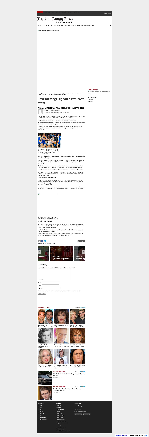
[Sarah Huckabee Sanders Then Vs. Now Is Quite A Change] (77, 356)
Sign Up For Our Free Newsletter (63, 430)
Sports (48, 25)
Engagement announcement (62, 423)
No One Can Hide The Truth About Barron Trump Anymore (67, 390)
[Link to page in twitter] (45, 241)
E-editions (70, 12)
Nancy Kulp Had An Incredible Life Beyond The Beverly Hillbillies (45, 346)
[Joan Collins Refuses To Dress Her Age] (61, 316)
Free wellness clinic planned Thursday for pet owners (98, 92)
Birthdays (90, 95)
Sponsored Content (43, 419)
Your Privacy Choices (136, 435)
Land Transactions (92, 97)
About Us (59, 405)
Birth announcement (61, 419)
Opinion (53, 25)
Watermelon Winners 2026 (36, 258)
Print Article (81, 241)
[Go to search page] (110, 25)
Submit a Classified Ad (61, 426)
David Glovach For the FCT (52, 110)
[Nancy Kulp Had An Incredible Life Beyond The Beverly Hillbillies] (45, 335)
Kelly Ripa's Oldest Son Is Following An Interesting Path (77, 326)
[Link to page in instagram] (81, 406)
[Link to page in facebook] (42, 241)
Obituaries (67, 25)
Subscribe (40, 12)
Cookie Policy (87, 414)
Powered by (77, 307)
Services (58, 12)
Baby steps (90, 101)
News (43, 25)
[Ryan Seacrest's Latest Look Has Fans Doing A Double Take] (61, 335)
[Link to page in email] (39, 241)
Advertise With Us (60, 409)
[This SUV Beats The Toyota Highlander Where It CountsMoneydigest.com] (45, 378)
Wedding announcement (61, 424)
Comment (41, 279)
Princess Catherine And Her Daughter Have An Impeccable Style (61, 367)
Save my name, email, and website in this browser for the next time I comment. (60, 291)
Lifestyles (60, 25)
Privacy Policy (79, 414)
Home (39, 25)
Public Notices (77, 12)
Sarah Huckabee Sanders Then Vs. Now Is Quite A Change (77, 366)
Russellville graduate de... (85, 259)
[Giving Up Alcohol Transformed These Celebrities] (45, 316)
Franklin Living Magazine (49, 12)
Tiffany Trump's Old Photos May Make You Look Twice (44, 366)
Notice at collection (122, 435)
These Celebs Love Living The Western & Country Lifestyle (77, 345)
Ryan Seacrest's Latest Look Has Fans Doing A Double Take (61, 345)
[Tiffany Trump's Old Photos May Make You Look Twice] (45, 356)
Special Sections (89, 25)
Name (40, 282)
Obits (41, 415)
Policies (58, 411)
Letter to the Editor (60, 428)
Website (40, 288)
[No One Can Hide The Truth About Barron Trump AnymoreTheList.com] (45, 393)
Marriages (90, 99)
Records (73, 25)
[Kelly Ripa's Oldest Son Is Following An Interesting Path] (77, 316)
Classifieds (64, 12)
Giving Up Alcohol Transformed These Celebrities (45, 326)
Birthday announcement (61, 421)
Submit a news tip (60, 415)
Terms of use (59, 413)
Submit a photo (60, 417)
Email (40, 285)
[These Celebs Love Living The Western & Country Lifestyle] (77, 335)
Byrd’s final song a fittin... (61, 259)
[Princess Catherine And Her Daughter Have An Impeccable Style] (61, 356)
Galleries (80, 25)
